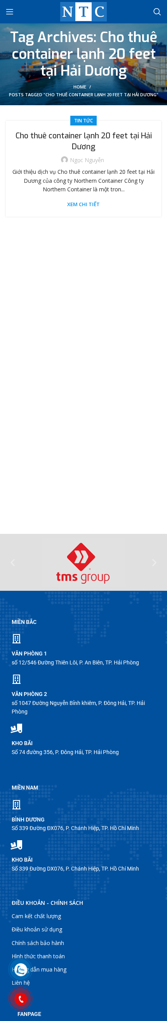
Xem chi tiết (83, 204)
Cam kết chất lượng (36, 916)
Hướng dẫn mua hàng (39, 969)
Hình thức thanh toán (38, 956)
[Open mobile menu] (9, 11)
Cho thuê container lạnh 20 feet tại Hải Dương (84, 141)
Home (79, 87)
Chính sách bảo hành (38, 943)
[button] (12, 562)
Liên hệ (21, 982)
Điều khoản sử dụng (37, 929)
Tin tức (83, 120)
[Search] (157, 11)
